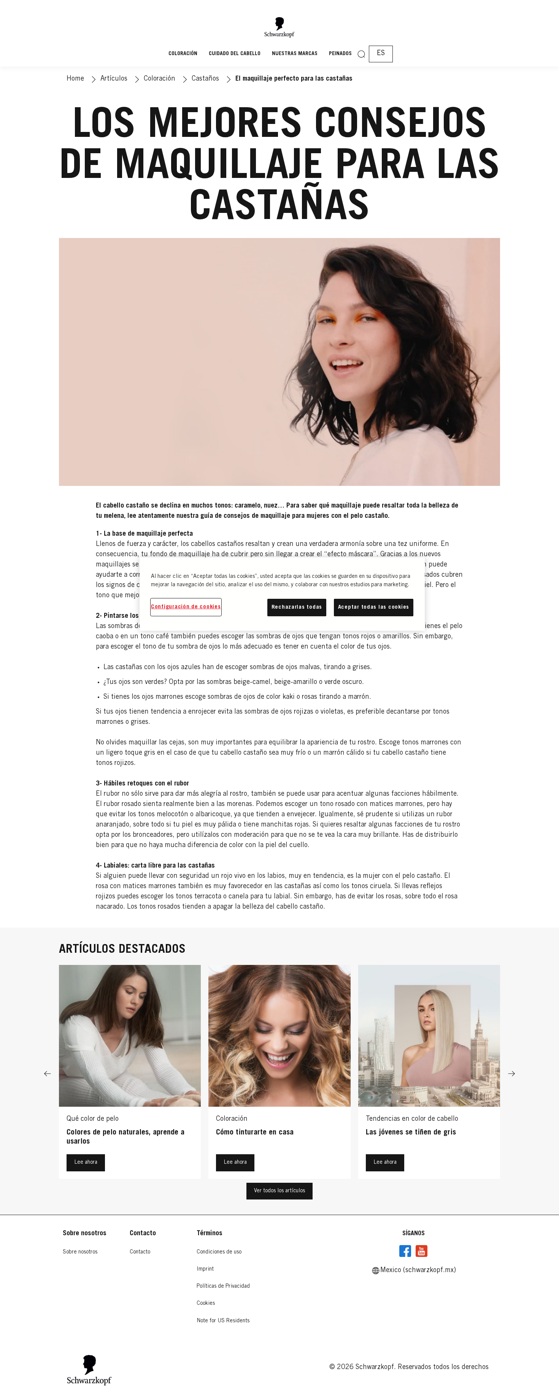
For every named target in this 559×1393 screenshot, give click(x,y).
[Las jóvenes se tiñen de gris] (429, 1074)
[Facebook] (405, 1251)
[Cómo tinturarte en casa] (279, 1074)
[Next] (511, 1074)
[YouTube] (421, 1251)
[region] (282, 594)
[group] (279, 1074)
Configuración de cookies (186, 607)
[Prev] (47, 1074)
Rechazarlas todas (297, 607)
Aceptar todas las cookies (373, 607)
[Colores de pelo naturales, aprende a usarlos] (130, 1074)
